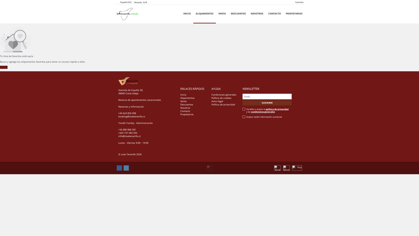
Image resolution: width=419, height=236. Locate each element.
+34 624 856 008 (127, 113)
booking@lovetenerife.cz (131, 116)
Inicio (187, 13)
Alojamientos (204, 13)
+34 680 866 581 (127, 129)
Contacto (274, 13)
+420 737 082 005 (127, 132)
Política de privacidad (223, 104)
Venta (222, 13)
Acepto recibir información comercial (264, 117)
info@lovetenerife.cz (129, 136)
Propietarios (294, 13)
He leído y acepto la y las (267, 110)
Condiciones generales (223, 94)
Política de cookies (221, 97)
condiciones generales (263, 111)
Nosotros (257, 13)
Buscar (4, 67)
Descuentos (238, 13)
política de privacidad (277, 109)
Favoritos (299, 2)
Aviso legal (217, 101)
